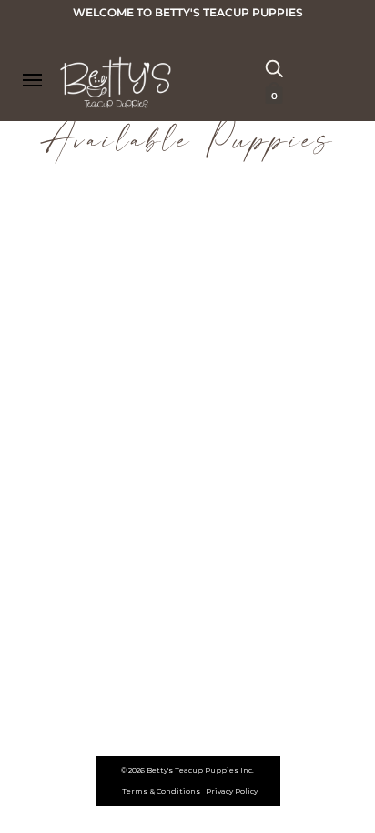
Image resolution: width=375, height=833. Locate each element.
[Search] (274, 67)
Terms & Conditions (161, 791)
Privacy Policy (232, 791)
